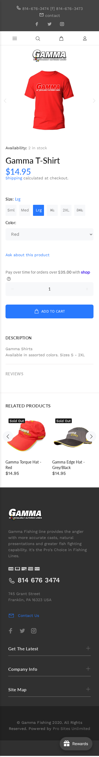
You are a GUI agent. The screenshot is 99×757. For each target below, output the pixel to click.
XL (52, 210)
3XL (79, 210)
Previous (5, 100)
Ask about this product (28, 255)
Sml (11, 210)
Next (94, 100)
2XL (66, 210)
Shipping (14, 178)
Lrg (39, 210)
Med (25, 210)
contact (52, 15)
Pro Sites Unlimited (71, 728)
